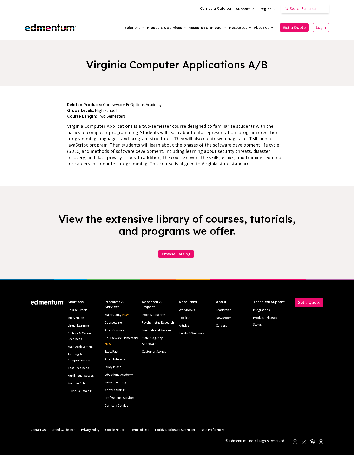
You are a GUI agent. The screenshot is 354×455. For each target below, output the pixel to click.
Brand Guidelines (63, 430)
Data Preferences (213, 430)
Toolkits (184, 318)
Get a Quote (294, 27)
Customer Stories (154, 351)
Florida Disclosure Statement (175, 430)
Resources (188, 302)
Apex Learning (115, 390)
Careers (221, 325)
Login (321, 27)
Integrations (261, 310)
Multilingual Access (81, 376)
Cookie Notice (115, 430)
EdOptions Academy (119, 375)
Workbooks (187, 310)
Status (257, 324)
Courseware (113, 323)
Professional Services (120, 398)
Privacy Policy (90, 430)
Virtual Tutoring (115, 382)
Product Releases (265, 318)
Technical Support (269, 302)
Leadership (224, 310)
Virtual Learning (78, 325)
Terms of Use (139, 430)
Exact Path (111, 351)
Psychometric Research (158, 323)
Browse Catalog (176, 254)
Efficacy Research (154, 315)
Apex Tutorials (115, 359)
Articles (184, 325)
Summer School (78, 383)
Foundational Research (157, 330)
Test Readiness (78, 368)
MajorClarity (113, 315)
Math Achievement (80, 347)
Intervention (76, 318)
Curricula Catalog (80, 391)
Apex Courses (114, 330)
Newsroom (224, 318)
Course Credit (77, 310)
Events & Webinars (192, 333)
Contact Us (38, 430)
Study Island (113, 367)
